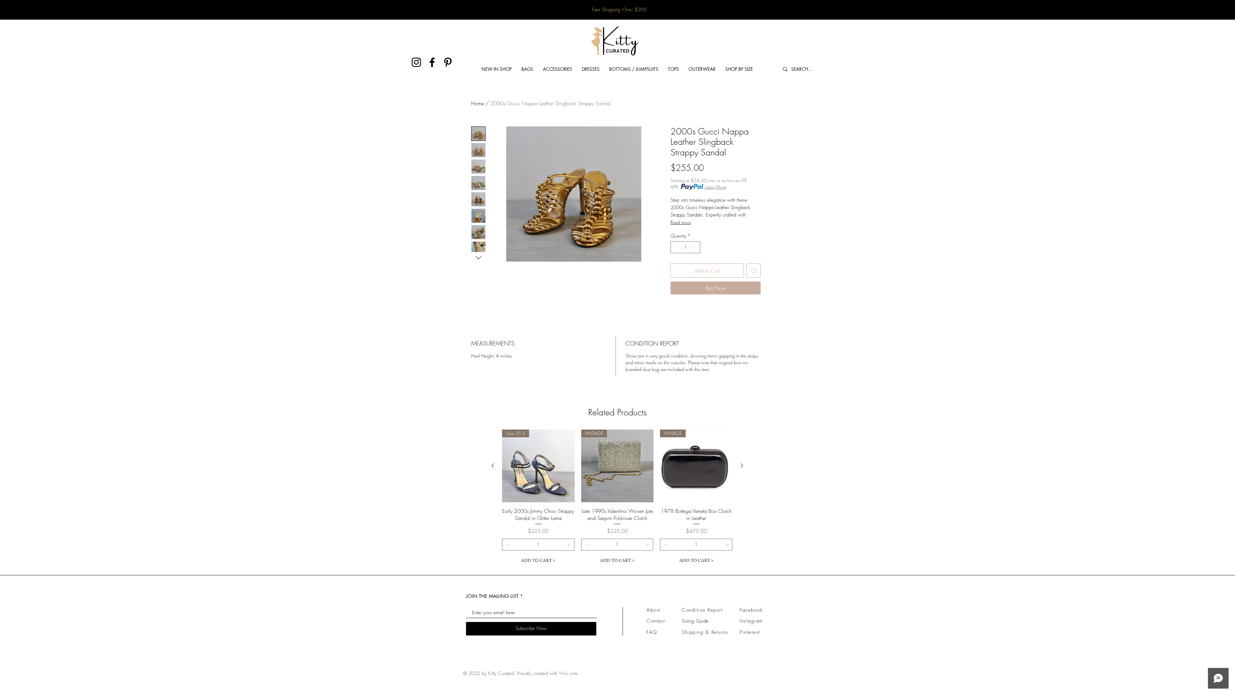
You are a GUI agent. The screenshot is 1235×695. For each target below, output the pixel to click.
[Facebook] (432, 62)
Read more (681, 222)
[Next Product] (742, 465)
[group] (617, 497)
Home (477, 103)
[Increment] (695, 247)
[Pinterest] (448, 62)
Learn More (715, 187)
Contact (655, 621)
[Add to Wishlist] (753, 271)
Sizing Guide (695, 621)
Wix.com (568, 673)
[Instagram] (416, 62)
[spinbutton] (685, 247)
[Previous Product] (493, 465)
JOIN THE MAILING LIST (492, 596)
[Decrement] (676, 247)
